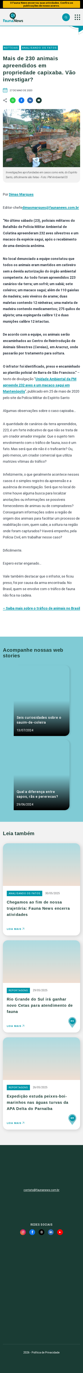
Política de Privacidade (46, 1352)
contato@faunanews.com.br (41, 1190)
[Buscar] (66, 17)
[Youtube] (60, 1232)
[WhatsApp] (13, 100)
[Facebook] (21, 100)
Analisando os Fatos (39, 47)
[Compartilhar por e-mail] (39, 100)
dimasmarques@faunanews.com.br (50, 207)
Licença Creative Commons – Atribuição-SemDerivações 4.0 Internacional (41, 1327)
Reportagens (18, 990)
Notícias (11, 47)
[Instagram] (23, 1232)
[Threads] (41, 1232)
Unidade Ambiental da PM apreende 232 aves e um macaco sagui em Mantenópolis (39, 385)
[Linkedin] (30, 100)
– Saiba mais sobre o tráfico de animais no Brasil (41, 608)
